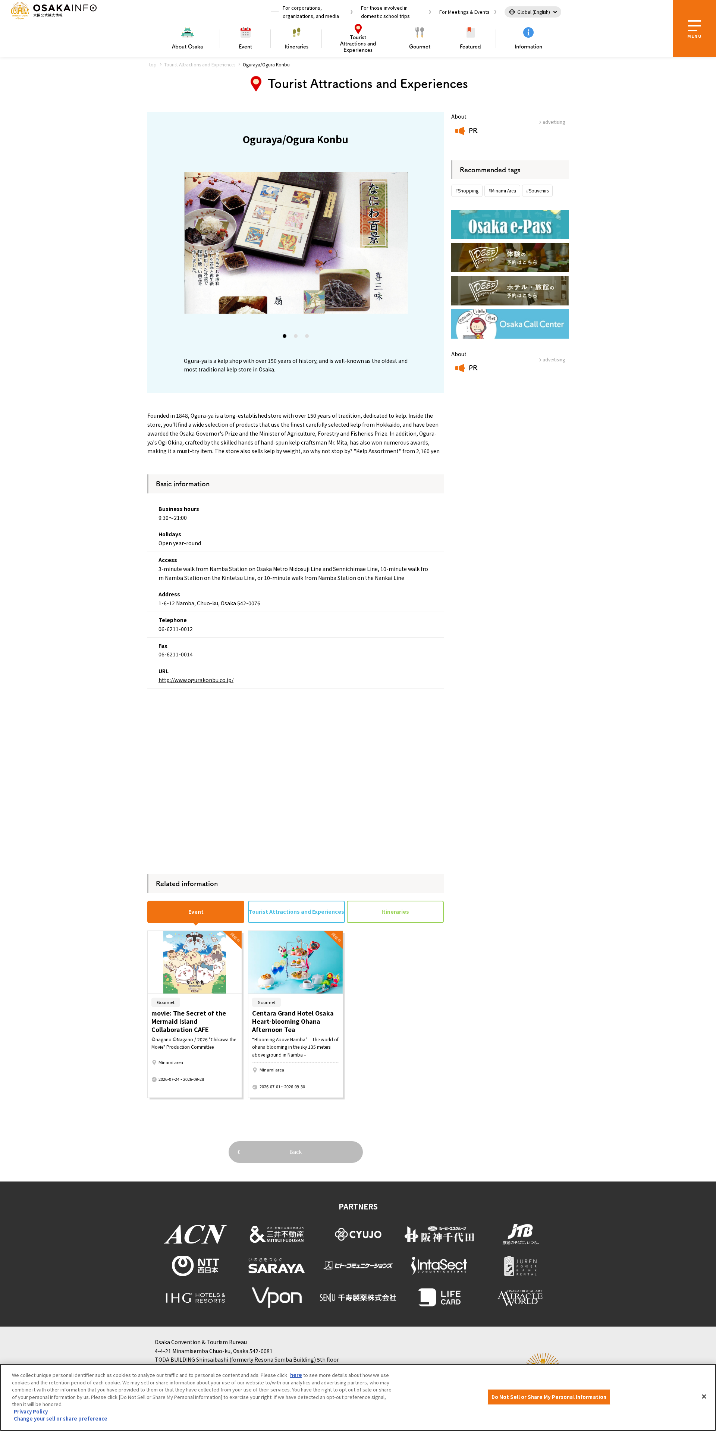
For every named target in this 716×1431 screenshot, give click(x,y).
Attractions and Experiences (358, 44)
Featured (470, 46)
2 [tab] (296, 337)
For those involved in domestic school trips (385, 11)
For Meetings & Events (464, 11)
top (153, 64)
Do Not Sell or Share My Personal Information (549, 1396)
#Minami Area (502, 190)
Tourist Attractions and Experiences (199, 64)
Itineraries (296, 46)
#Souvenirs (537, 190)
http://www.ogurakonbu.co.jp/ (195, 680)
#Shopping (466, 190)
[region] (358, 1397)
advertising (554, 122)
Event (245, 46)
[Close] (704, 1396)
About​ (187, 46)
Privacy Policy (31, 1411)
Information (528, 46)
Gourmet (419, 46)
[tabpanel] (296, 243)
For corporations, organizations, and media (311, 11)
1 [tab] (285, 337)
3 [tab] (307, 337)
